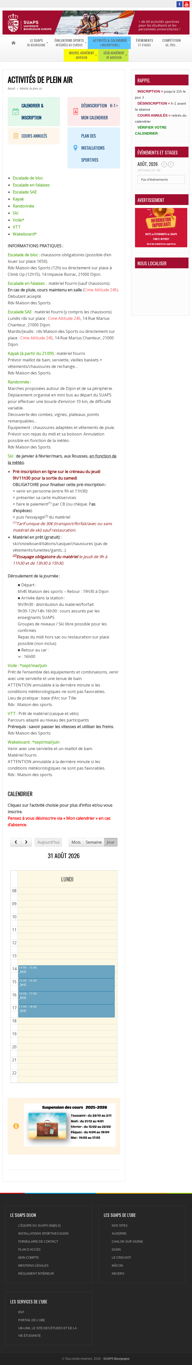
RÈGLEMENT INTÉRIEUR (36, 1273)
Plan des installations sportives (92, 148)
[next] (26, 842)
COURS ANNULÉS (34, 136)
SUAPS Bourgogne (116, 1358)
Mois (76, 842)
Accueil (11, 88)
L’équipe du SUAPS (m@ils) (39, 1225)
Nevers (118, 1273)
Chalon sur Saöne (127, 1241)
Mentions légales (33, 1265)
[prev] (15, 842)
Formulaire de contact (38, 1241)
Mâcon (117, 1265)
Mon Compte (28, 1257)
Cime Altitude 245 (64, 318)
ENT (21, 1312)
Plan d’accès (29, 1249)
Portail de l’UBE (31, 1320)
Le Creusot (121, 1257)
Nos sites (120, 1225)
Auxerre (119, 1233)
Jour (111, 842)
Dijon (116, 1249)
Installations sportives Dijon (43, 1233)
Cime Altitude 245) (101, 290)
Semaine (94, 842)
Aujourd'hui (49, 842)
